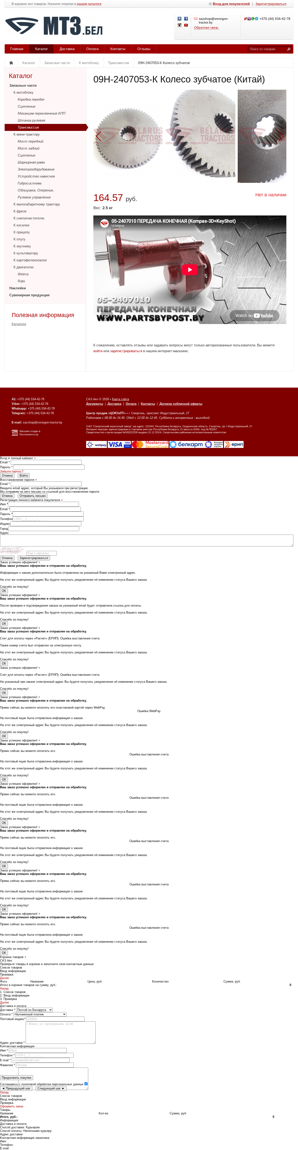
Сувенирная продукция (29, 295)
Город (4, 528)
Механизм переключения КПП (41, 113)
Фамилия (7, 1065)
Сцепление (26, 106)
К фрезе (20, 211)
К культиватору (26, 253)
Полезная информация (43, 315)
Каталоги (19, 324)
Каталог (41, 49)
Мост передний (30, 141)
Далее (4, 978)
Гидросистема (29, 183)
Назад (4, 988)
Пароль (6, 467)
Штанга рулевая (31, 120)
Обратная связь (206, 27)
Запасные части (23, 85)
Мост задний (28, 148)
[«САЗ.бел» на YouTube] (186, 25)
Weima (23, 274)
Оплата (92, 49)
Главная (16, 49)
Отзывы (143, 49)
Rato (21, 281)
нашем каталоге (89, 4)
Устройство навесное (36, 176)
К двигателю (24, 267)
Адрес (4, 533)
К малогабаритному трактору (37, 204)
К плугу (19, 239)
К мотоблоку (24, 92)
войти (97, 351)
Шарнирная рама (31, 162)
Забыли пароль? (11, 471)
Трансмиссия (28, 127)
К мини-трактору (27, 134)
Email (5, 462)
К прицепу (22, 232)
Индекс (5, 524)
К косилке (21, 225)
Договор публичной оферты (180, 404)
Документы (94, 404)
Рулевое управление (34, 197)
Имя (4, 504)
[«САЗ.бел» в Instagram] (180, 25)
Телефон (6, 519)
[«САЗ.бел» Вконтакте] (180, 19)
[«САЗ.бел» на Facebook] (186, 19)
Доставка (67, 49)
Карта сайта (120, 399)
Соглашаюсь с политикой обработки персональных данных (42, 1084)
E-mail (5, 1060)
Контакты (117, 49)
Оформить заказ (11, 1106)
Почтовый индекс (13, 1019)
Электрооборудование (36, 169)
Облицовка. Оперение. (36, 190)
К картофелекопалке (30, 260)
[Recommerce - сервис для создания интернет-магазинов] (15, 434)
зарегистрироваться (126, 351)
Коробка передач (31, 99)
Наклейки (17, 288)
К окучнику (22, 246)
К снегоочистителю (29, 218)
